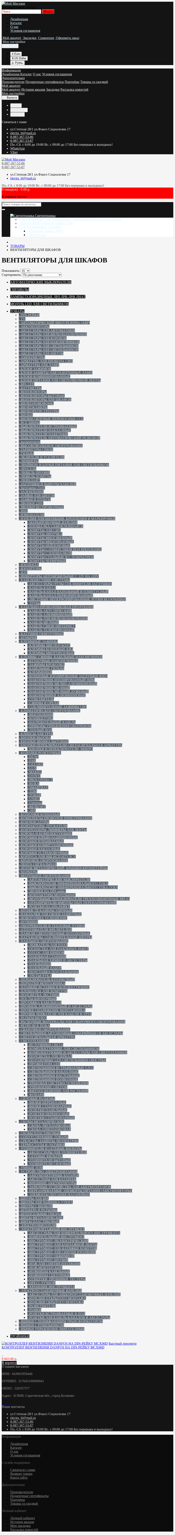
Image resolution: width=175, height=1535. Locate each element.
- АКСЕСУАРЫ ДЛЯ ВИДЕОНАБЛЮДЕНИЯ (53, 334)
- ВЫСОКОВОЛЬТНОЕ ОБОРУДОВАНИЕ (51, 445)
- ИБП (23, 511)
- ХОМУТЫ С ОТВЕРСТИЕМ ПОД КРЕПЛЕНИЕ (64, 549)
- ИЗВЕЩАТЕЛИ (31, 515)
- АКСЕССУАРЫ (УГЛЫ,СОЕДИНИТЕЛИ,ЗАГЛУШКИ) (69, 584)
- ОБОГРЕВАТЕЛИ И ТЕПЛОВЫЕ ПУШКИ (52, 926)
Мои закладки (20, 1526)
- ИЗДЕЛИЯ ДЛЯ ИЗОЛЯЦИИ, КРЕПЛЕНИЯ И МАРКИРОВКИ (67, 518)
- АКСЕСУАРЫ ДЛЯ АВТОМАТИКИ (47, 330)
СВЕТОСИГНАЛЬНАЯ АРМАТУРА (46, 223)
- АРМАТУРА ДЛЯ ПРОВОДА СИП (46, 361)
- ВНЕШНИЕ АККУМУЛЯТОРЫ (52, 1183)
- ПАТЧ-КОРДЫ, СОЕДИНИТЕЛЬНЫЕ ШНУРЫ (55, 937)
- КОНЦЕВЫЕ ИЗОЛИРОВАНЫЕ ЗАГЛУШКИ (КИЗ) (67, 676)
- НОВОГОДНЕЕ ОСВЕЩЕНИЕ (43, 918)
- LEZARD (35, 764)
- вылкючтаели (29, 442)
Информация (11, 70)
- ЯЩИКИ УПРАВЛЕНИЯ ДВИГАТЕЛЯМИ (51, 1329)
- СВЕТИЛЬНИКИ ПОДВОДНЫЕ (52, 1079)
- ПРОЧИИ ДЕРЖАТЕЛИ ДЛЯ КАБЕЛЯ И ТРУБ (55, 1014)
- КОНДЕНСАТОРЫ (34, 822)
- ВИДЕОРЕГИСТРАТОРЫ (39, 411)
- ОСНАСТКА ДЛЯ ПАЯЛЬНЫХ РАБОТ (58, 949)
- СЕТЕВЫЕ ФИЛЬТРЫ (45, 1156)
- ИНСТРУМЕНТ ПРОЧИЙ (47, 1260)
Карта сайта (19, 1477)
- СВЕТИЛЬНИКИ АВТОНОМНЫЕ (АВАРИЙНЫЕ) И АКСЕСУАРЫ (71, 1033)
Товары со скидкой (94, 82)
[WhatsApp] (8, 1403)
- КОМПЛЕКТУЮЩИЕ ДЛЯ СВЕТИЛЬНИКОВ (63, 1048)
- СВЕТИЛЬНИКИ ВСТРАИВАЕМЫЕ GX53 (60, 1068)
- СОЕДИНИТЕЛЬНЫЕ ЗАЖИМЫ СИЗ (57, 707)
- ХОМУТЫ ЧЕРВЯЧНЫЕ (46, 561)
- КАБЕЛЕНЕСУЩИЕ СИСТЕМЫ (44, 580)
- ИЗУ (23, 572)
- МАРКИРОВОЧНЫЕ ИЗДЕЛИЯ (52, 522)
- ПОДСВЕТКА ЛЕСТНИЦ (39, 995)
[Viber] (9, 1403)
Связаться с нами (22, 1470)
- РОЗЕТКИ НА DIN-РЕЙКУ (48, 906)
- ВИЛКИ (26, 415)
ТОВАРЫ (17, 311)
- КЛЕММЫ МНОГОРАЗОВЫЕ (50, 653)
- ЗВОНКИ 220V (31, 503)
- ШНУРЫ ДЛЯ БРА (34, 1198)
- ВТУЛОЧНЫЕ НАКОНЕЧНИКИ (52, 661)
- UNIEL (33, 799)
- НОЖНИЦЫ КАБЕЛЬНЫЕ (48, 1271)
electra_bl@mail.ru (23, 133)
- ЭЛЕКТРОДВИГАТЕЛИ (37, 1225)
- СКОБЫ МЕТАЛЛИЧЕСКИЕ (41, 1121)
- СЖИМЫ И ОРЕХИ (43, 703)
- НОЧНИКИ (28, 922)
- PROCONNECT (40, 780)
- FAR (31, 760)
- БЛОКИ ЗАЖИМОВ (35, 369)
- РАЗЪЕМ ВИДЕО (33, 1018)
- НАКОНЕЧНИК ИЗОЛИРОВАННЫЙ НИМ (61, 680)
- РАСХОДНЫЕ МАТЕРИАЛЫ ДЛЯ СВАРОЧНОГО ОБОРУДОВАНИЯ (72, 1022)
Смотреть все (37, 235)
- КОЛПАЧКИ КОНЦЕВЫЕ (39, 814)
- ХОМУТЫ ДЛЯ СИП (44, 530)
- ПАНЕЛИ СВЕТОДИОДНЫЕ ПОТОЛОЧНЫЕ (54, 933)
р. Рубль (17, 62)
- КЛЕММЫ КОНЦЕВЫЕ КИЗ (50, 649)
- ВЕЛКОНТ (36, 806)
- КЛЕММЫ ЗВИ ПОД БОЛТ (48, 645)
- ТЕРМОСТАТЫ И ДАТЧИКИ (42, 1144)
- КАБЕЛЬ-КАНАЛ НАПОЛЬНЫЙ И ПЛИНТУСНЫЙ (67, 591)
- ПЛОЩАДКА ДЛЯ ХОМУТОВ (43, 991)
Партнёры (72, 82)
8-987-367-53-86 (21, 137)
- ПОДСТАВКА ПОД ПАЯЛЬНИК (53, 972)
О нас (14, 27)
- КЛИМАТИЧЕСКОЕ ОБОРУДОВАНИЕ (49, 710)
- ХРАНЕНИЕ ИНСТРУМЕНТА (51, 1287)
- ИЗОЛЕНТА (29, 565)
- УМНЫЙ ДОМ (31, 1167)
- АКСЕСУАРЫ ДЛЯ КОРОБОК (43, 338)
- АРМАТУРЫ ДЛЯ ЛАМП (39, 365)
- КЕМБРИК (28, 637)
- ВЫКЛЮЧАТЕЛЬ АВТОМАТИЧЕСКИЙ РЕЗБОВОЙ (59, 438)
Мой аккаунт (11, 85)
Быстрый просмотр (123, 1343)
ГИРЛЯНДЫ (19, 289)
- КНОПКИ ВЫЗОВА (35, 737)
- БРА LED (26, 384)
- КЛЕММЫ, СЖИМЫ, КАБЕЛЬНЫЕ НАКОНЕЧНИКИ (60, 657)
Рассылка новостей (74, 89)
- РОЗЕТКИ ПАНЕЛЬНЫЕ (47, 1110)
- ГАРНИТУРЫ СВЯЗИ (36, 449)
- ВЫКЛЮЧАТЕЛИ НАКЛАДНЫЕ (45, 430)
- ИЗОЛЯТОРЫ (30, 568)
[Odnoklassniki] (4, 1403)
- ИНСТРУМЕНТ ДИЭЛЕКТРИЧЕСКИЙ (57, 1240)
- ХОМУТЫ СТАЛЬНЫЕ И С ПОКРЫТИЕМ (60, 557)
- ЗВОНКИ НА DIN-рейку (46, 891)
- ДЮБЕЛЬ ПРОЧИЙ (34, 472)
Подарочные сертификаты (44, 82)
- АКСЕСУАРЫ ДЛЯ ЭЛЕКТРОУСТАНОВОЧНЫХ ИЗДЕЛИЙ (74, 1294)
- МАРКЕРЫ (28, 872)
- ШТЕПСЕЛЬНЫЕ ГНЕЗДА (40, 1214)
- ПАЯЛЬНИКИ (39, 964)
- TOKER (34, 795)
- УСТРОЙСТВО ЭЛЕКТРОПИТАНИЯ (48, 1171)
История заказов (33, 89)
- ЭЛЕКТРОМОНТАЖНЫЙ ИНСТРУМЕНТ (52, 1229)
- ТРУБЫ (34, 603)
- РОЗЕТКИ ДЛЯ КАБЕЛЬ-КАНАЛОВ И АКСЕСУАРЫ (68, 1317)
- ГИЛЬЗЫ (26, 453)
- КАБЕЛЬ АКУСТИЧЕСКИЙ (49, 611)
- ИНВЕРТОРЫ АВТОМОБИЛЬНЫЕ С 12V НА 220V (59, 576)
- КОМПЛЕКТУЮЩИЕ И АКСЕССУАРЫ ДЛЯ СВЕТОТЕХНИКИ (77, 1052)
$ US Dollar (19, 58)
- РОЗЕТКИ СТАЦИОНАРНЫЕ (51, 1118)
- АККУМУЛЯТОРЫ (34, 326)
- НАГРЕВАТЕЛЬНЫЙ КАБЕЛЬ (51, 722)
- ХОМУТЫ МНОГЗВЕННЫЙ (49, 538)
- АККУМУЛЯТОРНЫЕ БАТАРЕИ (53, 1175)
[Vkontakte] (2, 1403)
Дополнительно (13, 78)
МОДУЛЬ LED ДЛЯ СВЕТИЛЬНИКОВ (39, 304)
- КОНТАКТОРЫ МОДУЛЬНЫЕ (51, 895)
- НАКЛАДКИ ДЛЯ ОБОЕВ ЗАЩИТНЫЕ (50, 914)
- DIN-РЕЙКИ (29, 315)
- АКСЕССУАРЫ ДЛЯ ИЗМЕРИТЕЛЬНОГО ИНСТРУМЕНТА (73, 1233)
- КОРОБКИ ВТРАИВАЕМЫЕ (41, 841)
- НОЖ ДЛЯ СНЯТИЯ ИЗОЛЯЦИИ (53, 1264)
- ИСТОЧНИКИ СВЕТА (45, 1045)
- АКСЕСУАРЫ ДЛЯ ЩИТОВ (41, 353)
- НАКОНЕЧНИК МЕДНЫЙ (48, 687)
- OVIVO (34, 776)
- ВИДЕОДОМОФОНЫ (36, 403)
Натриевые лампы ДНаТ (45, 231)
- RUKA (33, 783)
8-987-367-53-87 (21, 141)
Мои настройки (13, 93)
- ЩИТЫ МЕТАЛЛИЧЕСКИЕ (41, 1217)
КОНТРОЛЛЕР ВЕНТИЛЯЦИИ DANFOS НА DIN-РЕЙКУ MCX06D (53, 1347)
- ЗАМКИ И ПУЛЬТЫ (35, 499)
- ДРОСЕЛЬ (27, 468)
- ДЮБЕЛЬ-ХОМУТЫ (35, 476)
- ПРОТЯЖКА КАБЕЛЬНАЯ (40, 1002)
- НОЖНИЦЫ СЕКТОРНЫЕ (48, 1275)
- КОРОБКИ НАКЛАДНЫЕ (39, 849)
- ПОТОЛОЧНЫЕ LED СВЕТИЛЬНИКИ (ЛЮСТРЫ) (66, 1060)
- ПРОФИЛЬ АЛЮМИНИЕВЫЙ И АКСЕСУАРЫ (55, 1006)
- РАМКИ (34, 1310)
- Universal (34, 803)
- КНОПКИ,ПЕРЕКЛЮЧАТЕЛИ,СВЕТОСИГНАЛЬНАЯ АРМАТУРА (70, 745)
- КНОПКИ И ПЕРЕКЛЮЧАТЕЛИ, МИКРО (60, 749)
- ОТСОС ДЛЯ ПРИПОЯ (45, 952)
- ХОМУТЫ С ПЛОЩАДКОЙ (49, 553)
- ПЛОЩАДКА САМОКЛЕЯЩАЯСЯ (55, 526)
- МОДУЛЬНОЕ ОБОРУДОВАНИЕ (44, 876)
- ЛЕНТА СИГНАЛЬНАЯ (38, 864)
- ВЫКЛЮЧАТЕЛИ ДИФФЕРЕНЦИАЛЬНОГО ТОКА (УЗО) (72, 887)
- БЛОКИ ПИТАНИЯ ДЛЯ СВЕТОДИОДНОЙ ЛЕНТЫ (60, 380)
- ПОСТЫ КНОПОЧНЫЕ (38, 999)
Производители (13, 82)
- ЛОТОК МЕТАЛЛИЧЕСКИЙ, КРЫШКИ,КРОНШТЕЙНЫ (63, 868)
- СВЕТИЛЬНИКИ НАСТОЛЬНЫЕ (53, 1075)
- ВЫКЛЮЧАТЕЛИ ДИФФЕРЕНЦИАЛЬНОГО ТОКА (67, 883)
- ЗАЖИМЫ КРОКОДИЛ (46, 664)
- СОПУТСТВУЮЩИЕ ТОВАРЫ (43, 1137)
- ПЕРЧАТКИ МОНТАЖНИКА (42, 983)
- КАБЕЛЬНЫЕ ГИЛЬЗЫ (45, 668)
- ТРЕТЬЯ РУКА (39, 975)
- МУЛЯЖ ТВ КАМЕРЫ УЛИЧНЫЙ (45, 910)
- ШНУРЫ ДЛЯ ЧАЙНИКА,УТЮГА (46, 1202)
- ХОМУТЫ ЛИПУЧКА (44, 534)
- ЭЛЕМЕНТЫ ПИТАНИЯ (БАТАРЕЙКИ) (58, 1194)
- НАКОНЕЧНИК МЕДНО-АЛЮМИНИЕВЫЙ (62, 684)
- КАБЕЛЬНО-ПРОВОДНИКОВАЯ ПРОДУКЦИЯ (56, 607)
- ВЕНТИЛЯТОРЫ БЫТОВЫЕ (42, 396)
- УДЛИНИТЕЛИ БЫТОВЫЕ (49, 1160)
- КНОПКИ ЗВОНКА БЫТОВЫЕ (44, 741)
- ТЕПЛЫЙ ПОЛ (39, 730)
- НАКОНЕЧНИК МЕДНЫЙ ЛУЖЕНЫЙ (58, 691)
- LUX (31, 768)
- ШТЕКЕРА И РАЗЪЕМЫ (38, 1210)
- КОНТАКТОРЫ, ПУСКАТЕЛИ (43, 826)
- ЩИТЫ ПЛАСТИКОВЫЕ (39, 1221)
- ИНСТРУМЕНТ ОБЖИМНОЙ (50, 1256)
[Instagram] (6, 1403)
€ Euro (16, 53)
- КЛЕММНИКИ (39, 672)
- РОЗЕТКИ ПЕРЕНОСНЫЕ (48, 1114)
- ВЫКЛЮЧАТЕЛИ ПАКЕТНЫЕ (43, 434)
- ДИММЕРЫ (29, 461)
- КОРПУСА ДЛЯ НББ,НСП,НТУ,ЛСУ (47, 856)
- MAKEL (34, 772)
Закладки (53, 89)
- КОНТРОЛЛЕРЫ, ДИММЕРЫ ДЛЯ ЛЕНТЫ (53, 830)
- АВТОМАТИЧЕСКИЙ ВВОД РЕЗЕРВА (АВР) (54, 323)
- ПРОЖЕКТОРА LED (43, 1064)
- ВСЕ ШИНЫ (29, 422)
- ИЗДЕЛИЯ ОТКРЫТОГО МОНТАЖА (56, 1298)
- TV (22, 319)
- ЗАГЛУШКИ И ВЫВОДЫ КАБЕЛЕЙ (47, 484)
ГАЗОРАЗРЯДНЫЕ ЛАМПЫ (40, 227)
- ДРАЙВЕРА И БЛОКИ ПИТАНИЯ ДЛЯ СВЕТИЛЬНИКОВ (64, 465)
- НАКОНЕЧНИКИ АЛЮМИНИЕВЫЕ (56, 695)
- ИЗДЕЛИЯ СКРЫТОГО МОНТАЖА (55, 1302)
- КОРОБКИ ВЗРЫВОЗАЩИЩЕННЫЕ (48, 837)
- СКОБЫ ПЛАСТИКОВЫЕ (39, 1133)
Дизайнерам (19, 19)
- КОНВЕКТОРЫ (40, 718)
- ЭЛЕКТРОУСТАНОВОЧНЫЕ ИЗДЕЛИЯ (50, 1290)
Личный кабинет (22, 1518)
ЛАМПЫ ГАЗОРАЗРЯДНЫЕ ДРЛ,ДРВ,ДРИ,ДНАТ (47, 297)
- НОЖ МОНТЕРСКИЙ (44, 1267)
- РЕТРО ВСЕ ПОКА (34, 1025)
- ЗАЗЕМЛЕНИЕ (31, 492)
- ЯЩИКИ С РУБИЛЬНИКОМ (41, 1325)
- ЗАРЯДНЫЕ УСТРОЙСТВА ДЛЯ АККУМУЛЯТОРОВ (69, 1187)
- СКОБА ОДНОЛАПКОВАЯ (49, 1129)
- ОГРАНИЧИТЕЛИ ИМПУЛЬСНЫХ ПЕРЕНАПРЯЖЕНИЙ (72, 902)
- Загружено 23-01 (32, 488)
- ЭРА (31, 810)
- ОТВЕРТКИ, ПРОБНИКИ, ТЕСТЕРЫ (56, 1279)
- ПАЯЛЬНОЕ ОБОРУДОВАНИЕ (43, 941)
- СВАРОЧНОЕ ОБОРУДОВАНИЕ (44, 1029)
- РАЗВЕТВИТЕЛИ (41, 1306)
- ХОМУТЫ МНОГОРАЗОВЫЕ (50, 541)
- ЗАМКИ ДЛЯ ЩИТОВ (37, 495)
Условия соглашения (25, 30)
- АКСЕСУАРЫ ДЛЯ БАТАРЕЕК (51, 1179)
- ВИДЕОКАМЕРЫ (33, 407)
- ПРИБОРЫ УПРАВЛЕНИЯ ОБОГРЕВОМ (59, 726)
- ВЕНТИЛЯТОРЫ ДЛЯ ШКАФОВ (45, 399)
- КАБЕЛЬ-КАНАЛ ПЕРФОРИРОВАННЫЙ (60, 595)
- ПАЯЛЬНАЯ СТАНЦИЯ (46, 956)
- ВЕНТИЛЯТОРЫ (33, 392)
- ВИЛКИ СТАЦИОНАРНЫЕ (49, 1106)
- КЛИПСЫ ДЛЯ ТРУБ (36, 733)
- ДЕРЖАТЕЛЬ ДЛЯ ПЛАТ (47, 945)
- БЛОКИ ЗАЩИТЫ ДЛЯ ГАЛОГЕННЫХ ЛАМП (55, 372)
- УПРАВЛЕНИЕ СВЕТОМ (47, 1087)
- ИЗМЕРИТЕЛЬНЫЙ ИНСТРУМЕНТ (55, 1237)
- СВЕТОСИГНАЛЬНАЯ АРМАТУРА (47, 1037)
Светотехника (44, 215)
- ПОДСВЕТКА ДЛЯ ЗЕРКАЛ (49, 1056)
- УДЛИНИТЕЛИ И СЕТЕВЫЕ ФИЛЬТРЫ (50, 1148)
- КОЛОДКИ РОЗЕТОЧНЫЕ (40, 753)
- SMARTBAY (37, 787)
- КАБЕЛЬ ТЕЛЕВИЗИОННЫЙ (50, 630)
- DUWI (33, 757)
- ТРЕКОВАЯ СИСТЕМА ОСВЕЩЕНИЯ (58, 1083)
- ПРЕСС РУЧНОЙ (41, 1283)
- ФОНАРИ (35, 1095)
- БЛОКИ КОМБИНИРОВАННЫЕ (44, 376)
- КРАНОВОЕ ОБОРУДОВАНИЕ (43, 860)
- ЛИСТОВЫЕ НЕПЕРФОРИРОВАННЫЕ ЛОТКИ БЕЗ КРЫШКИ (76, 599)
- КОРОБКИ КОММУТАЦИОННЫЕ (46, 845)
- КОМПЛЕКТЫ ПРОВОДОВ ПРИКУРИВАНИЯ (55, 818)
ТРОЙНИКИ (19, 1336)
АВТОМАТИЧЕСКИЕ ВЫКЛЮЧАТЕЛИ (40, 282)
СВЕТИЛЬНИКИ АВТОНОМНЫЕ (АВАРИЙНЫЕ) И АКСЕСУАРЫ (70, 219)
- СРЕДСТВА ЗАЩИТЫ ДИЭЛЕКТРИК (49, 1141)
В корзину (9, 1363)
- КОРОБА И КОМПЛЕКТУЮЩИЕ (45, 833)
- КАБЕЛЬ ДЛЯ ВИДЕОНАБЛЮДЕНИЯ (57, 618)
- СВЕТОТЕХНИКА (34, 1041)
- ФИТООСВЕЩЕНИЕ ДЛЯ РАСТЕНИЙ (57, 1091)
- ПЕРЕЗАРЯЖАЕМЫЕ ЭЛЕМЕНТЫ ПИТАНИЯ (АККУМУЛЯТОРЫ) (79, 1191)
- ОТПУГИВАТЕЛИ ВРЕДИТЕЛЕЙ (45, 929)
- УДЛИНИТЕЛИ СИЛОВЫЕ (49, 1164)
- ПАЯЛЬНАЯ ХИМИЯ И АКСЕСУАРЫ (57, 960)
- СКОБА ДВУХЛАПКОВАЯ (49, 1125)
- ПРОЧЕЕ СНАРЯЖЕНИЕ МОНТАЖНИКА (52, 1010)
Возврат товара (21, 1473)
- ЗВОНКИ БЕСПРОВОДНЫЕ (41, 507)
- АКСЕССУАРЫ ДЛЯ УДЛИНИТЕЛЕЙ (57, 1152)
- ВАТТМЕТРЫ (30, 388)
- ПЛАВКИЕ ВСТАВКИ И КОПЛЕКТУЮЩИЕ (54, 987)
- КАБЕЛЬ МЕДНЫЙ (43, 622)
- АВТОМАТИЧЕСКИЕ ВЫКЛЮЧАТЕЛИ (58, 879)
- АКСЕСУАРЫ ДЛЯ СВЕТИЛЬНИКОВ (49, 346)
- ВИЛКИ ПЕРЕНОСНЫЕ (46, 1102)
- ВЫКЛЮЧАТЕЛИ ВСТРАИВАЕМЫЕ (48, 426)
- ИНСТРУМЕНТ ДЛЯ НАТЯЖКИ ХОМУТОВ (62, 1248)
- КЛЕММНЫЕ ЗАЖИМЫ (38, 641)
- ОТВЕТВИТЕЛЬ (40, 699)
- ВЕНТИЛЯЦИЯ (40, 714)
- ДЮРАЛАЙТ (29, 480)
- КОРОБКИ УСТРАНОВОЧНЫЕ (44, 853)
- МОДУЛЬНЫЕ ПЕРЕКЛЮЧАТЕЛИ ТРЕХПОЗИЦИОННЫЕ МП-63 (78, 899)
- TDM (32, 791)
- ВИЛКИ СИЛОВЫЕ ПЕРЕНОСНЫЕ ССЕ (51, 419)
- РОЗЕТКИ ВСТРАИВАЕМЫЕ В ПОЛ (56, 1313)
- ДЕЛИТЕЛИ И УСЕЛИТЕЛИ (41, 457)
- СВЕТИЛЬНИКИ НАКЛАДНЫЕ (52, 1071)
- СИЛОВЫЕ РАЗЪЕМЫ (37, 1098)
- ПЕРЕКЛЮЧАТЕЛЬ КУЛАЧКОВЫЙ (47, 979)
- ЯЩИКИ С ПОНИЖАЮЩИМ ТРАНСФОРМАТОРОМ (61, 1321)
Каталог (16, 23)
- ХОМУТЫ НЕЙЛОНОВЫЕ (48, 545)
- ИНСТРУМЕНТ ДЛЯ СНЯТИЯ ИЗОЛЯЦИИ (61, 1252)
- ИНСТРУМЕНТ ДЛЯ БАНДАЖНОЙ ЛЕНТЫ (62, 1244)
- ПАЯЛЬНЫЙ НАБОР (44, 968)
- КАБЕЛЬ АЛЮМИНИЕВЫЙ (49, 614)
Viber (14, 152)
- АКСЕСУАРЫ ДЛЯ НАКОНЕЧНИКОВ (49, 342)
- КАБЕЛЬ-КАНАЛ (41, 588)
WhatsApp (17, 148)
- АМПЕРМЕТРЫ (32, 357)
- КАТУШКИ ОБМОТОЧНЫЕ (41, 634)
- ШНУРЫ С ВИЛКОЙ (36, 1206)
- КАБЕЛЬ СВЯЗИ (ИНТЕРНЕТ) (51, 626)
